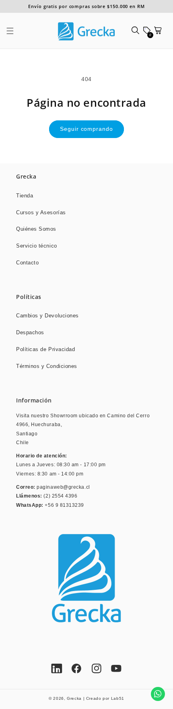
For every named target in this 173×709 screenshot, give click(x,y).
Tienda (24, 196)
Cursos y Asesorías (41, 212)
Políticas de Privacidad (45, 349)
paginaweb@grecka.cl (63, 487)
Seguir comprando (86, 129)
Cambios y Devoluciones (47, 316)
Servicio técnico (36, 246)
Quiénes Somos (36, 229)
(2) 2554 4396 (60, 495)
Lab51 (117, 698)
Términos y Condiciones (46, 366)
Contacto (27, 263)
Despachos (30, 332)
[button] (14, 31)
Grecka (74, 698)
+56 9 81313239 (64, 505)
